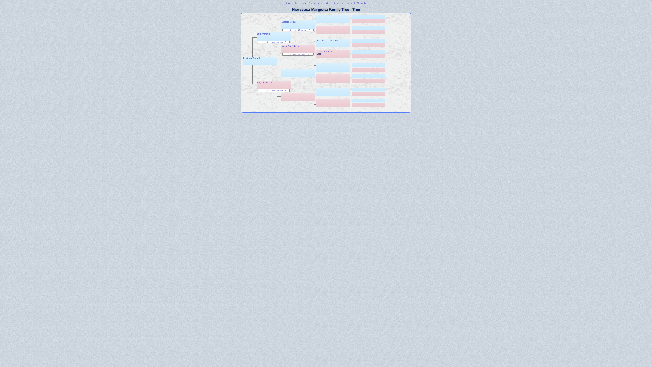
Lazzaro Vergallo (289, 22)
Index (327, 3)
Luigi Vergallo (263, 34)
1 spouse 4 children (275, 42)
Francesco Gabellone (327, 40)
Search (361, 3)
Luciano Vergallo (252, 58)
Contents (291, 3)
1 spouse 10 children (299, 30)
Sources (338, 3)
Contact (350, 3)
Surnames (315, 3)
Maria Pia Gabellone (291, 46)
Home (303, 3)
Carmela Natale (324, 51)
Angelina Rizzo (264, 82)
